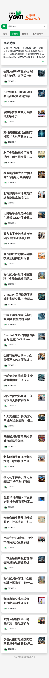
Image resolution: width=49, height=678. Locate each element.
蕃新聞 (15, 34)
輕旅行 (25, 34)
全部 (5, 34)
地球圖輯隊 (37, 34)
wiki (43, 61)
